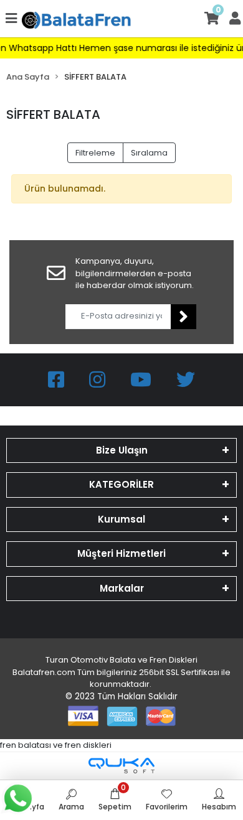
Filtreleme (95, 153)
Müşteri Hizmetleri (121, 553)
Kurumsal (121, 519)
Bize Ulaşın (122, 450)
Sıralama (149, 153)
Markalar (122, 588)
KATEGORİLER (121, 484)
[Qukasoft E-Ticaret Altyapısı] (121, 765)
